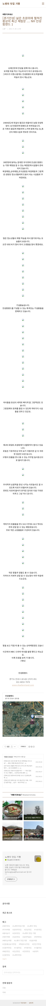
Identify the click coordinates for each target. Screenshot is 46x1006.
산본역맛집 (7, 948)
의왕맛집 (28, 948)
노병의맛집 (17, 955)
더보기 (4, 959)
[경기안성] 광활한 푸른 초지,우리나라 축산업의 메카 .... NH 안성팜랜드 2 (18, 767)
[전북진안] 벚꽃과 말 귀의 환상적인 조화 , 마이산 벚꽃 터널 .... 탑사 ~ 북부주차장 (18, 781)
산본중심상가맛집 (9, 944)
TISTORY (23, 1003)
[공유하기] (11, 746)
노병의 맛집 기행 (11, 3)
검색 (41, 972)
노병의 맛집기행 (21, 940)
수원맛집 (18, 948)
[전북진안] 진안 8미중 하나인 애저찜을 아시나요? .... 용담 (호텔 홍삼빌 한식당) (18, 762)
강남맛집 (28, 929)
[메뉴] (43, 4)
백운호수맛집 (24, 944)
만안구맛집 (37, 944)
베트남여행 (7, 940)
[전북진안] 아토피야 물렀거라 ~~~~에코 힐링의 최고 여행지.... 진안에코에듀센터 (17, 772)
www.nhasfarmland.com (23, 685)
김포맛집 (16, 937)
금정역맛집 (17, 929)
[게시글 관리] (14, 746)
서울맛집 (38, 948)
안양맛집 (27, 951)
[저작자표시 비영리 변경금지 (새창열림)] (31, 747)
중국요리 (6, 933)
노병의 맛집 (32, 926)
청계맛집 (38, 937)
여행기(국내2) (8, 757)
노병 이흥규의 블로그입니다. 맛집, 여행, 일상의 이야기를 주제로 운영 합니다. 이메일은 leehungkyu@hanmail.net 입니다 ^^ (18, 869)
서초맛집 (38, 929)
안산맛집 (16, 951)
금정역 (36, 951)
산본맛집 (6, 955)
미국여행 (6, 929)
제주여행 (6, 937)
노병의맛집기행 (19, 926)
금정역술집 (28, 937)
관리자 (31, 1003)
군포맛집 (16, 933)
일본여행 (33, 940)
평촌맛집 (6, 951)
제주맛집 (6, 926)
